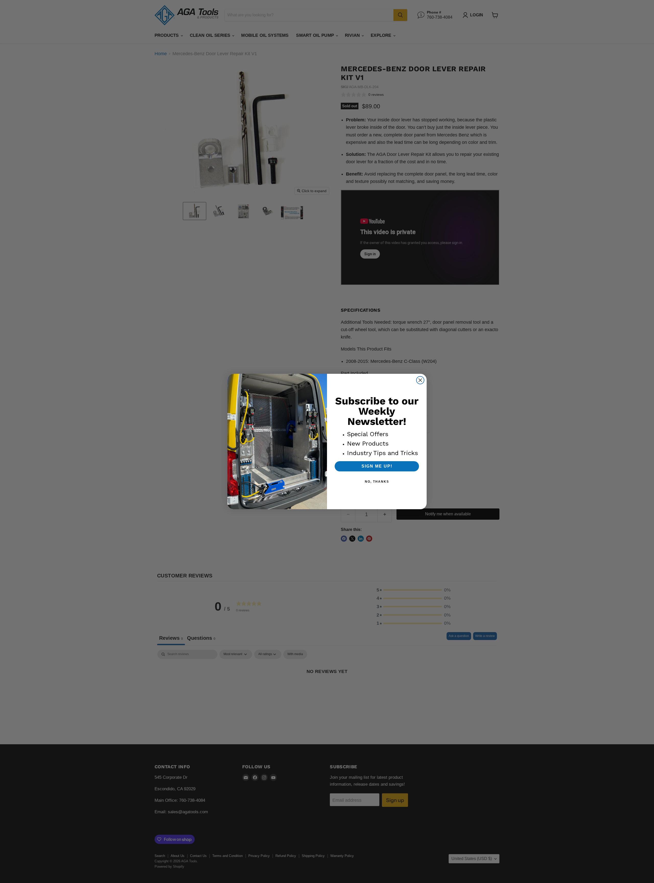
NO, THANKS (377, 481)
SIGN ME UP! (376, 466)
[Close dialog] (420, 380)
